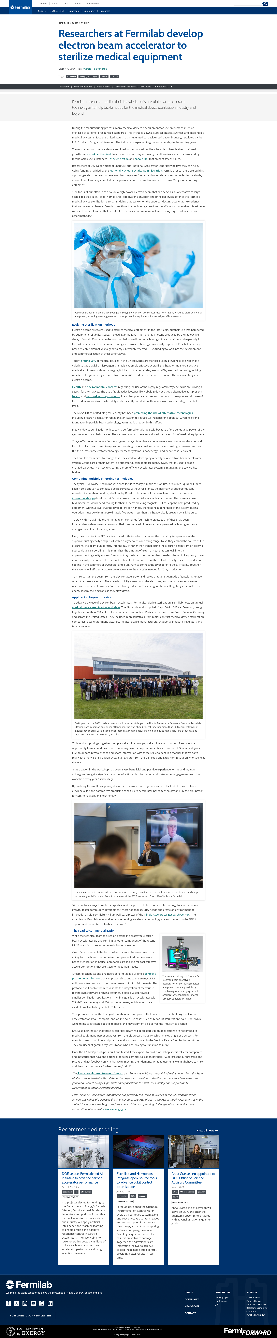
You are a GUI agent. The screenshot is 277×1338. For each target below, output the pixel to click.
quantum (114, 76)
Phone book (93, 4)
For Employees (223, 1297)
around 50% (88, 360)
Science (42, 11)
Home (43, 4)
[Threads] (41, 1303)
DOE (175, 1192)
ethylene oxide (119, 159)
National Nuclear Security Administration (136, 170)
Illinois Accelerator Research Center (166, 914)
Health (76, 387)
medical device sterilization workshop (96, 607)
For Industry (221, 1301)
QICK (133, 1196)
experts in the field (99, 154)
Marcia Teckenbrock (95, 68)
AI (76, 1192)
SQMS (175, 1197)
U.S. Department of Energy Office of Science (147, 1329)
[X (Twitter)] (16, 1303)
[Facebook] (8, 1303)
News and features (83, 86)
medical (104, 76)
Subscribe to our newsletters (31, 1315)
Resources (105, 11)
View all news (205, 1130)
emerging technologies (88, 76)
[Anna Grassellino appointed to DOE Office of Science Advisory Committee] (193, 1151)
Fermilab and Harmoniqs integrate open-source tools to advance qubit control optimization (137, 1180)
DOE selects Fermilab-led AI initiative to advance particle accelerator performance (82, 1178)
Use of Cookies (136, 1335)
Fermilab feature (70, 1197)
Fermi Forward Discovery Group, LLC (114, 1329)
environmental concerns (102, 387)
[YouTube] (33, 1303)
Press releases (104, 86)
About (55, 4)
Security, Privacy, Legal (121, 1335)
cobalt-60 (141, 159)
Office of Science (187, 1192)
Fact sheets (145, 86)
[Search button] (171, 86)
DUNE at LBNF (57, 11)
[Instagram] (25, 1303)
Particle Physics (253, 1301)
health (76, 396)
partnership (122, 1196)
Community (90, 11)
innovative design (83, 498)
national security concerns (103, 396)
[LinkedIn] (50, 1303)
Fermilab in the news (125, 86)
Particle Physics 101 (255, 1314)
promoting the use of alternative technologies (163, 413)
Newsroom (74, 11)
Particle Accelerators (256, 1304)
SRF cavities (86, 1192)
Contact (77, 4)
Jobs (66, 4)
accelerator (71, 76)
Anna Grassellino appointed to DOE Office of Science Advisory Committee (193, 1178)
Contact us (160, 86)
